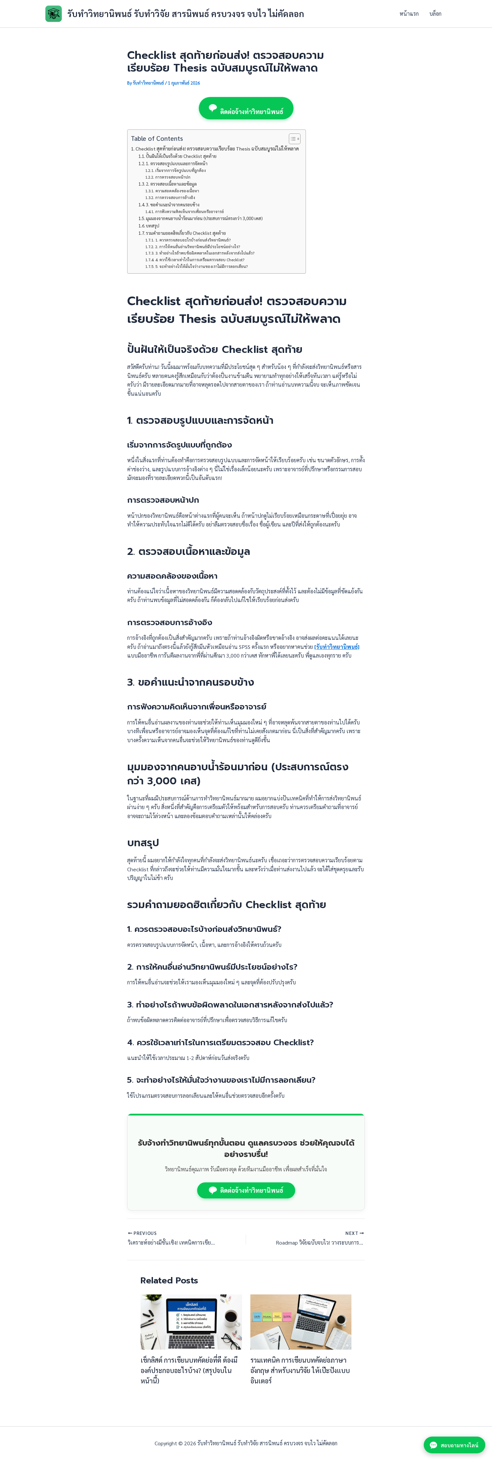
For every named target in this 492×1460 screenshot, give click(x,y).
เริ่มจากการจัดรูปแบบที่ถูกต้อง (180, 170)
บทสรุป (152, 225)
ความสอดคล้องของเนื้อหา (177, 190)
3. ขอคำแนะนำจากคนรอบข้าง (172, 204)
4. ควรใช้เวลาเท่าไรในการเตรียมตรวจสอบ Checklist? (199, 259)
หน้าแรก (409, 13)
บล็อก (435, 13)
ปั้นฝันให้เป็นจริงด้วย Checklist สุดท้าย (181, 156)
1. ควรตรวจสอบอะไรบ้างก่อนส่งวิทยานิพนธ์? (192, 239)
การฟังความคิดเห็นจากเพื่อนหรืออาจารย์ (189, 211)
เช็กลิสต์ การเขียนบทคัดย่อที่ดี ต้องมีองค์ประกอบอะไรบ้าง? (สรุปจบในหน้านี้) (189, 1370)
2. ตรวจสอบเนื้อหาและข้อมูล (171, 184)
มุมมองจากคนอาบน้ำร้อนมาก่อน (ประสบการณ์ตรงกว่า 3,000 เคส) (204, 218)
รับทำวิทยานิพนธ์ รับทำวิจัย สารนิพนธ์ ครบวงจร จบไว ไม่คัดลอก (185, 13)
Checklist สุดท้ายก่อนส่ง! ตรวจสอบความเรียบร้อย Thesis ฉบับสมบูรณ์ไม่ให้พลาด (217, 148)
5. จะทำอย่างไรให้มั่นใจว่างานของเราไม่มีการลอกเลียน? (201, 266)
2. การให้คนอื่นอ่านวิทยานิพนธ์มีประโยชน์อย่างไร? (197, 246)
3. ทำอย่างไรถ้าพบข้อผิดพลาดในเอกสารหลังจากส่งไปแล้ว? (204, 253)
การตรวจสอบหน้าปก (172, 177)
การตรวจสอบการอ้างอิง (175, 197)
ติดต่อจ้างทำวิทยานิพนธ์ (251, 111)
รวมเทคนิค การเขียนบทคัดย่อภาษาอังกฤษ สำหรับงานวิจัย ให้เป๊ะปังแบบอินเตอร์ (300, 1370)
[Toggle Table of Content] (291, 138)
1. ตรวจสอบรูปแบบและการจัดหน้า (177, 163)
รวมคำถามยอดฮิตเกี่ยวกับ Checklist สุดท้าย (186, 233)
